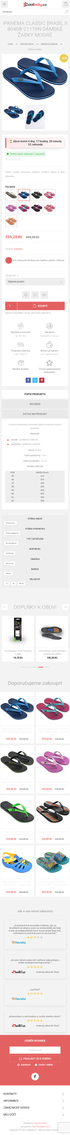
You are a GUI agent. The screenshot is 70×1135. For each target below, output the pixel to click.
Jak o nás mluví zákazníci (35, 911)
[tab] (35, 394)
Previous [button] (5, 607)
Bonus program (49, 348)
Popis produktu (35, 394)
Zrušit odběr (45, 1065)
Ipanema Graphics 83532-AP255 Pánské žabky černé (53, 833)
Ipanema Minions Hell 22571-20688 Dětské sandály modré (17, 883)
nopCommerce (40, 1123)
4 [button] (40, 667)
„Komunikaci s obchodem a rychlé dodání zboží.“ (35, 1016)
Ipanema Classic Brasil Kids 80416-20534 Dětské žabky (17, 833)
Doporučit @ (44, 295)
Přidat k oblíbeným (35, 295)
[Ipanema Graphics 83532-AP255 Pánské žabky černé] (53, 812)
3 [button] (35, 667)
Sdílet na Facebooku (28, 380)
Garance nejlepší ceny (26, 295)
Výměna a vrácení (20, 330)
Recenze (35, 404)
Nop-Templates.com (41, 1126)
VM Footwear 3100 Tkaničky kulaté (18, 652)
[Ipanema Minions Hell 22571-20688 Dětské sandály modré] (17, 862)
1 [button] (23, 667)
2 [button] (29, 667)
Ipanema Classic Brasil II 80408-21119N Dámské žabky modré (17, 730)
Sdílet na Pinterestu (41, 380)
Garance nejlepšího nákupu (49, 330)
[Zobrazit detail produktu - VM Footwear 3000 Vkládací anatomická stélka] (52, 632)
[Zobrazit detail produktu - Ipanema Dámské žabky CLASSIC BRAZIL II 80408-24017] (11, 200)
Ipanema (18, 249)
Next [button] (65, 607)
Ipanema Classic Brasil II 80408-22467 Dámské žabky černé (17, 783)
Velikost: (11, 275)
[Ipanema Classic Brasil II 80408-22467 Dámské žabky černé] (17, 762)
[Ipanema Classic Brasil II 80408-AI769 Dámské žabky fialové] (53, 762)
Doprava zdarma (20, 348)
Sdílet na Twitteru (35, 380)
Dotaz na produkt (35, 414)
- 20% (63, 58)
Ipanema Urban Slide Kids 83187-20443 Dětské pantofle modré (53, 885)
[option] (18, 639)
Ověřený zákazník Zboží (47, 972)
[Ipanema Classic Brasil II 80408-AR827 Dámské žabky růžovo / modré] (53, 709)
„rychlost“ (35, 989)
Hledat (66, 11)
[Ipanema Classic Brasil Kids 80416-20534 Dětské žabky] (17, 812)
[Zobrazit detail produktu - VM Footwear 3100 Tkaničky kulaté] (18, 632)
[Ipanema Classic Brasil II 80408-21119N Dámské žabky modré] (17, 709)
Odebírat (26, 1065)
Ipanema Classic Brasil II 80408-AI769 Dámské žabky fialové (53, 783)
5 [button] (46, 667)
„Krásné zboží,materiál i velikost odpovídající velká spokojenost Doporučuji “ (35, 961)
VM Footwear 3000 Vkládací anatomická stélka (52, 652)
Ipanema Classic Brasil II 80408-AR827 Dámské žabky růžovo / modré (53, 732)
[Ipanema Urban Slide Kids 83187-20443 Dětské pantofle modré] (53, 862)
